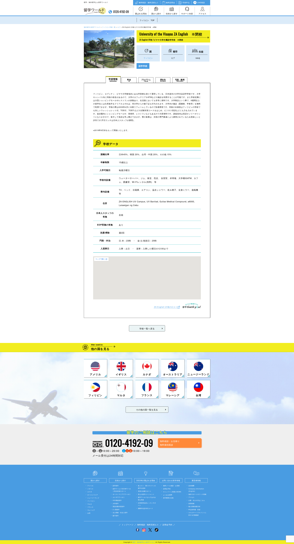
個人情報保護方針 (194, 506)
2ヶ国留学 (116, 509)
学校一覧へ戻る (147, 328)
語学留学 (116, 486)
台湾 (88, 513)
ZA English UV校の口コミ (165, 306)
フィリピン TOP (147, 20)
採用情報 (191, 503)
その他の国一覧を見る (147, 409)
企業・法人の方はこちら (196, 500)
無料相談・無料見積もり (148, 2)
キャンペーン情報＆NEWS (172, 492)
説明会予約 (167, 489)
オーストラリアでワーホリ (122, 494)
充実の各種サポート (144, 491)
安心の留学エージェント (146, 494)
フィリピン (148, 58)
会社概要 (191, 486)
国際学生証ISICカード (145, 508)
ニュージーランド (93, 498)
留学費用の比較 (168, 498)
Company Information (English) (196, 490)
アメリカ (90, 486)
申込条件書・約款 (194, 509)
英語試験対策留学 (119, 506)
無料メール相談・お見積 (171, 486)
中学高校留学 (117, 500)
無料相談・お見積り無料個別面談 (170, 443)
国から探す (156, 13)
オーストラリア (92, 495)
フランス (90, 507)
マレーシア (91, 510)
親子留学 (116, 516)
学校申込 (186, 2)
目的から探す (172, 13)
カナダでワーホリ (119, 497)
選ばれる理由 (141, 13)
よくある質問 (167, 495)
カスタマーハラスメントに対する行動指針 (197, 513)
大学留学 (116, 503)
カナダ (89, 492)
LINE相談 (201, 2)
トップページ (127, 524)
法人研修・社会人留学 (120, 512)
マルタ (89, 504)
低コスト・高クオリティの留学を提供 (147, 487)
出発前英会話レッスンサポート (147, 504)
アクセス (202, 13)
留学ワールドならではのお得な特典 (147, 498)
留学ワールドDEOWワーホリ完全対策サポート (122, 490)
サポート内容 (187, 13)
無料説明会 (170, 2)
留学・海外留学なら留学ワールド (144, 542)
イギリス (90, 489)
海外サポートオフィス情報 (197, 494)
